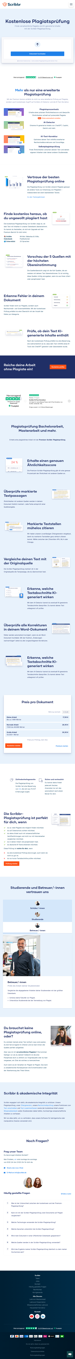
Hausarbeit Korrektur (37, 1305)
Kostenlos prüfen (58, 367)
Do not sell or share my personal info (37, 1341)
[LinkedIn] (43, 1313)
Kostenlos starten (13, 746)
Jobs (37, 1278)
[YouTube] (31, 1313)
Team (38, 1275)
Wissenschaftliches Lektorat (37, 1302)
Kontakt (37, 1281)
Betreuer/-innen (37, 930)
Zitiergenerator (26, 1102)
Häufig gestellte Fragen (37, 1284)
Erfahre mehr (66, 1191)
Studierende (37, 919)
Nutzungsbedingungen (37, 1345)
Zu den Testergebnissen (36, 197)
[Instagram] (37, 1313)
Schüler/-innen (37, 908)
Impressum (37, 1337)
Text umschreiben (10, 1105)
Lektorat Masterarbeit (37, 1297)
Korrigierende (37, 1290)
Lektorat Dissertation (37, 1299)
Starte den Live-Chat (15, 1165)
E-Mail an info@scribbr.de (16, 1170)
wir (15, 1157)
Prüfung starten (11, 864)
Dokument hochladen (37, 54)
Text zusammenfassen (29, 1105)
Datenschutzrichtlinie (37, 1348)
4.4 (20, 789)
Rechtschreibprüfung (45, 1102)
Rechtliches (37, 1287)
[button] (70, 1354)
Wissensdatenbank (11, 1108)
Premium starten (62, 746)
